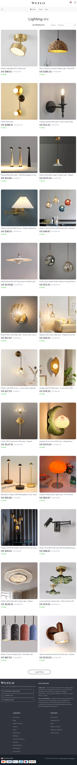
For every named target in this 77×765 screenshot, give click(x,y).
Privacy (65, 758)
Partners (15, 742)
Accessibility (71, 758)
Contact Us (54, 717)
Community (16, 751)
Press (15, 729)
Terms (61, 758)
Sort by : (53, 25)
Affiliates (16, 736)
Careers (15, 726)
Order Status (55, 733)
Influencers (16, 733)
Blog (46, 9)
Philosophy (16, 748)
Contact (41, 9)
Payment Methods (56, 729)
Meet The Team (18, 723)
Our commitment (43, 698)
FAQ (52, 723)
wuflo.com (41, 687)
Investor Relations (19, 739)
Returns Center (55, 726)
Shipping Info (55, 720)
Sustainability (17, 745)
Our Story (16, 717)
